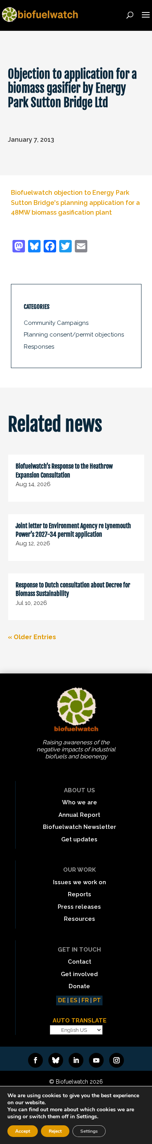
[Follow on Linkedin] (76, 1060)
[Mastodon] (19, 247)
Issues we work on (79, 882)
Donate (79, 986)
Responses (39, 346)
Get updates (79, 839)
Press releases (79, 906)
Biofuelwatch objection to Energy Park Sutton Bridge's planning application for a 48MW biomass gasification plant (75, 202)
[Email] (81, 247)
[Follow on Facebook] (35, 1060)
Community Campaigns (56, 322)
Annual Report (79, 814)
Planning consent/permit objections (74, 334)
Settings (89, 1131)
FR (85, 1000)
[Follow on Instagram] (116, 1060)
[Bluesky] (34, 247)
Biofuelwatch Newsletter (79, 826)
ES (73, 1000)
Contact (79, 961)
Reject (55, 1131)
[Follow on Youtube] (96, 1060)
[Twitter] (65, 247)
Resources (79, 918)
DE (62, 1000)
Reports (79, 894)
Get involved (79, 974)
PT (97, 1000)
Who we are (79, 802)
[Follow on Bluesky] (55, 1060)
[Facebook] (50, 247)
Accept (22, 1131)
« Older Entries (32, 637)
